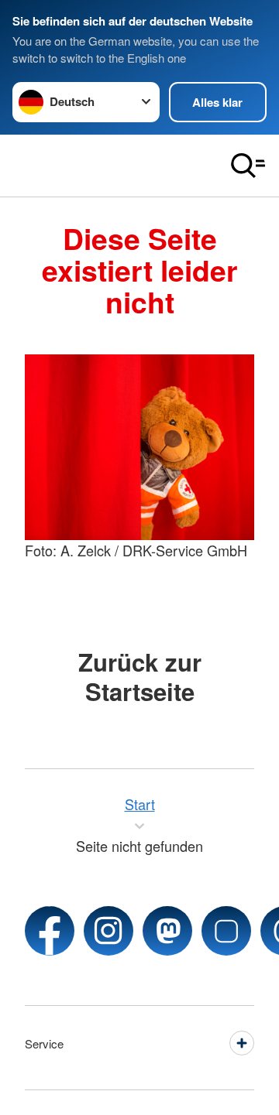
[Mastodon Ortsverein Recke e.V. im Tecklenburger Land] (167, 931)
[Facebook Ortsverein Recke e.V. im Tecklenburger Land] (49, 931)
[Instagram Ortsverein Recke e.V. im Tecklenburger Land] (108, 931)
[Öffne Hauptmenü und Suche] (248, 165)
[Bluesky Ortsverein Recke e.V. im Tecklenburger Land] (226, 931)
